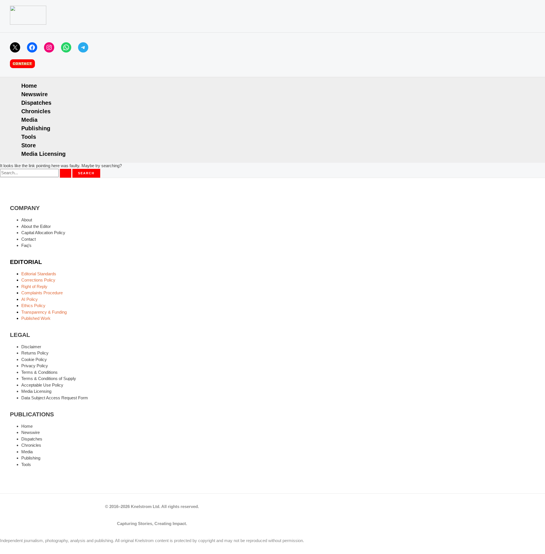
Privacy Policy (34, 365)
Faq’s (26, 245)
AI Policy (29, 299)
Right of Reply (34, 286)
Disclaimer (31, 346)
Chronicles (36, 111)
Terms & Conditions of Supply (48, 378)
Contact (28, 239)
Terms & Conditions (39, 372)
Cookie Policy (34, 359)
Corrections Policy (38, 280)
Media (29, 120)
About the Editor (36, 226)
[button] (22, 63)
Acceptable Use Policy (42, 385)
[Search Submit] (65, 173)
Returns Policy (35, 353)
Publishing (35, 128)
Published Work (36, 318)
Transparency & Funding (44, 312)
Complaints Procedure (42, 292)
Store (28, 145)
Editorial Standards (38, 273)
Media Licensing (43, 154)
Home (29, 86)
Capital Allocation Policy (43, 232)
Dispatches (36, 103)
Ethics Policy (33, 305)
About (26, 219)
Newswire (34, 94)
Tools (28, 137)
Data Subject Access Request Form (54, 397)
